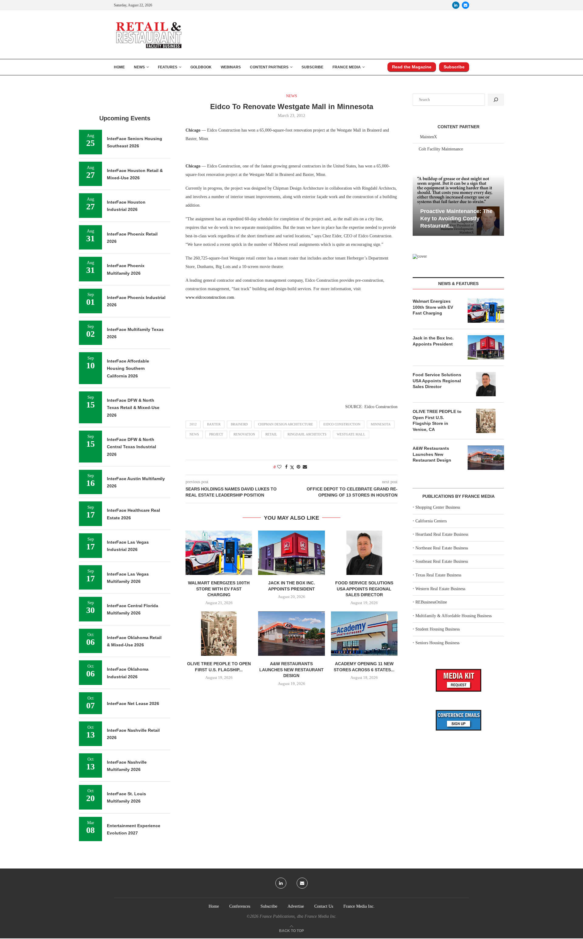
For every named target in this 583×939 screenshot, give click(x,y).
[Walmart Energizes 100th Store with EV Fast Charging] (219, 553)
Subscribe (312, 67)
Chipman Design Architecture (285, 424)
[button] (418, 205)
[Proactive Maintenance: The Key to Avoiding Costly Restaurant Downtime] (458, 205)
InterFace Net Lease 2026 (133, 703)
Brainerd (239, 424)
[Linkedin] (455, 5)
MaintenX (428, 137)
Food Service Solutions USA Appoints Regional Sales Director (364, 588)
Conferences (239, 906)
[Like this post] (279, 467)
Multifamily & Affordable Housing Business (453, 616)
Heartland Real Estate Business (441, 534)
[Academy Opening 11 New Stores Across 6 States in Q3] (364, 633)
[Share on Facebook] (286, 467)
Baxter (213, 424)
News (139, 67)
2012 (193, 424)
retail (271, 434)
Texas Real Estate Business (438, 575)
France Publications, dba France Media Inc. (298, 916)
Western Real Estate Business (440, 588)
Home (119, 67)
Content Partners (269, 67)
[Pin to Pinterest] (298, 467)
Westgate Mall (351, 434)
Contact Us (323, 906)
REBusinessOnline (431, 602)
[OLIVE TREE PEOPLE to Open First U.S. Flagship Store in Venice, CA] (219, 633)
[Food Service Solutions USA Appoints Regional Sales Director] (364, 553)
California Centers (431, 521)
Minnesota (380, 424)
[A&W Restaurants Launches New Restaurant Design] (291, 633)
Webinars (231, 67)
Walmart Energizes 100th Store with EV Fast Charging (219, 588)
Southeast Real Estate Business (441, 561)
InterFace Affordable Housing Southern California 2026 (128, 368)
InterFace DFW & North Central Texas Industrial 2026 (131, 447)
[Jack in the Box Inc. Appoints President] (291, 553)
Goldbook (201, 67)
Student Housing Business (437, 629)
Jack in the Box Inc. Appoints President (433, 340)
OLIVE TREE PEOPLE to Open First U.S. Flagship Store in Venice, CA (437, 420)
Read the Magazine (411, 66)
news (194, 434)
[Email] (465, 5)
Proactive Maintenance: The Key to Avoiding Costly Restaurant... (456, 218)
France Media (346, 67)
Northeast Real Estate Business (441, 548)
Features (167, 67)
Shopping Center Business (437, 507)
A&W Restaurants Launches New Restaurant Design (291, 669)
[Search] (496, 100)
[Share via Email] (305, 467)
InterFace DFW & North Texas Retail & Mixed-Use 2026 (133, 408)
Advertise (296, 906)
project (216, 434)
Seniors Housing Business (437, 643)
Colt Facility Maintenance (441, 149)
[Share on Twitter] (292, 467)
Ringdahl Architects (307, 434)
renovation (244, 434)
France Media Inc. (359, 906)
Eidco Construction (341, 424)
